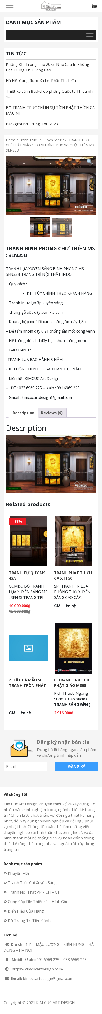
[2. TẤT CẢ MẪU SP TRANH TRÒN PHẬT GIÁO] (28, 647)
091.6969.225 (48, 959)
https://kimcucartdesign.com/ (37, 969)
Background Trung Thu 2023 (32, 124)
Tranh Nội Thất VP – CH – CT (33, 892)
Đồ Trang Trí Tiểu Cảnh (29, 920)
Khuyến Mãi (18, 873)
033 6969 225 (75, 959)
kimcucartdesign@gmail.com (48, 978)
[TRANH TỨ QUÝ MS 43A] (28, 540)
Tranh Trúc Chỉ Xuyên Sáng (40, 139)
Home (11, 139)
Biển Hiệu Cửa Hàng (25, 911)
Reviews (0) (52, 412)
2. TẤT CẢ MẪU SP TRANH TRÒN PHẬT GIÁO (27, 685)
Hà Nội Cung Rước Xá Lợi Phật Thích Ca (41, 80)
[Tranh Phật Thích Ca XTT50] (73, 540)
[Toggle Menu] (10, 6)
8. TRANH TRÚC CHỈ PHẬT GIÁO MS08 (72, 682)
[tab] (23, 413)
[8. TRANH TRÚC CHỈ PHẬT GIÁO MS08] (73, 647)
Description (23, 412)
